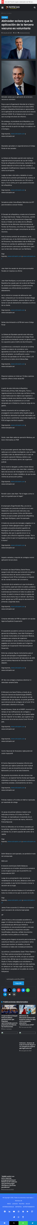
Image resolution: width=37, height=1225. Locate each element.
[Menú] (2, 8)
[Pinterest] (19, 990)
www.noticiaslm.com (18, 134)
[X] (9, 990)
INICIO (9, 1203)
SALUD (28, 1203)
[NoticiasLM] (12, 7)
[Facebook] (5, 990)
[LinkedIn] (14, 990)
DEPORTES (18, 1206)
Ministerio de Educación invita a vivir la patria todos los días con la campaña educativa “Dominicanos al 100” (27, 1020)
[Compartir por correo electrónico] (9, 994)
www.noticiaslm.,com (15, 900)
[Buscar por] (35, 8)
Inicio (4, 13)
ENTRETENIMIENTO (29, 1206)
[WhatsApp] (28, 990)
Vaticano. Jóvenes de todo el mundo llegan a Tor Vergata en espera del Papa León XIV (27, 1045)
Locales (9, 13)
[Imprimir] (14, 994)
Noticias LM (18, 1200)
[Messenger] (23, 990)
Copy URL (18, 983)
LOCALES (15, 1203)
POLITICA (21, 1203)
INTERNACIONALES (8, 1206)
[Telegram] (5, 994)
